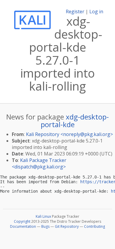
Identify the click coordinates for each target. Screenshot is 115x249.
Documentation (23, 226)
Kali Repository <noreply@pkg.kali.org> (69, 134)
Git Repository (67, 226)
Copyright (22, 221)
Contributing (94, 226)
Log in (96, 11)
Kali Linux (43, 216)
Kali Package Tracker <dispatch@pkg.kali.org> (39, 163)
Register (75, 11)
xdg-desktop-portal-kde (75, 120)
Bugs (45, 226)
